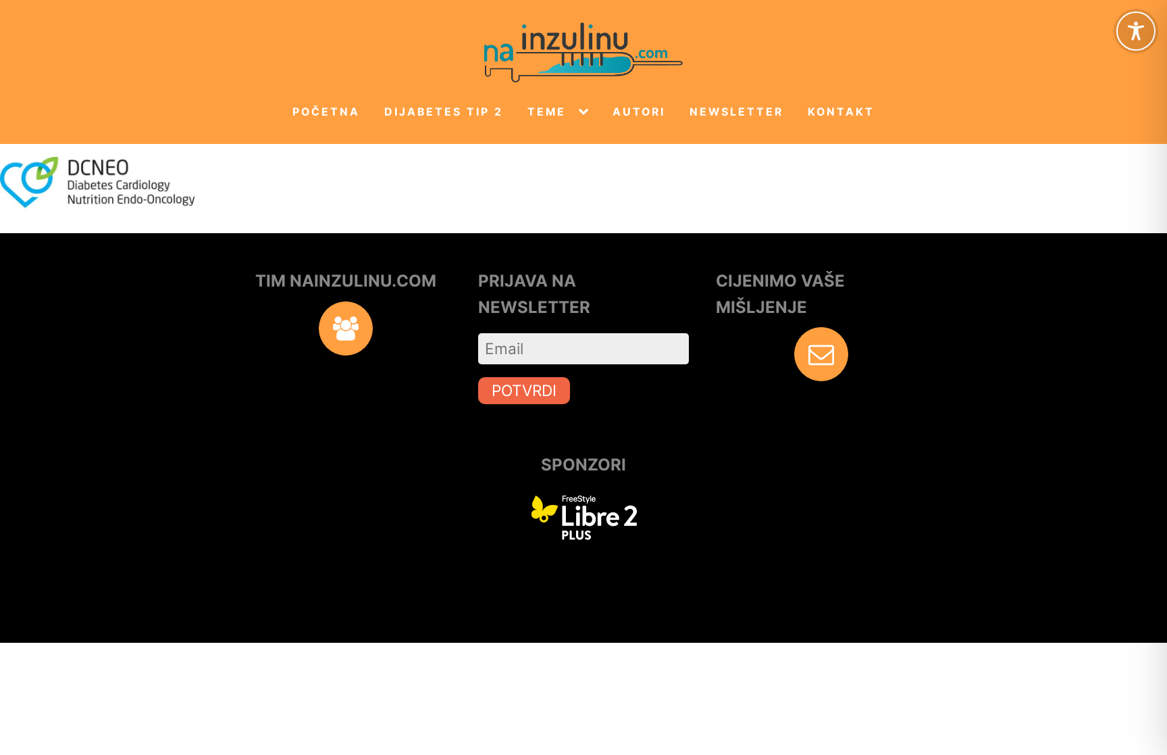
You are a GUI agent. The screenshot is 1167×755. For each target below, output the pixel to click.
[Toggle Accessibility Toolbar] (1136, 31)
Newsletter (736, 111)
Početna (326, 111)
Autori (639, 111)
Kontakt (841, 111)
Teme (546, 111)
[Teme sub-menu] (586, 112)
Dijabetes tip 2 (443, 111)
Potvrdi (524, 390)
